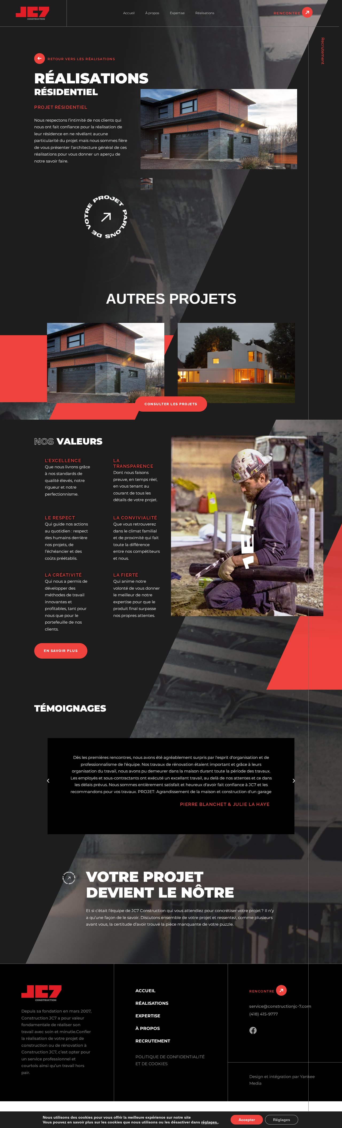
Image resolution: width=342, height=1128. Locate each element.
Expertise (177, 13)
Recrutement (322, 50)
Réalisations (204, 13)
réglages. (209, 1122)
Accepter (247, 1120)
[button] (48, 780)
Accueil (129, 13)
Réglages (281, 1120)
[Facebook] (253, 1030)
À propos (152, 13)
